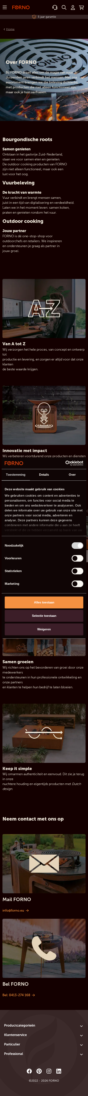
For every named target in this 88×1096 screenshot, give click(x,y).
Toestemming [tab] (15, 474)
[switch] (77, 558)
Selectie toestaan (44, 615)
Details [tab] (44, 474)
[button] (44, 1026)
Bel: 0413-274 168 (16, 995)
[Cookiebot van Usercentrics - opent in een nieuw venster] (65, 463)
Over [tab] (72, 474)
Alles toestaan (44, 602)
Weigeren (44, 629)
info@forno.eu (13, 910)
